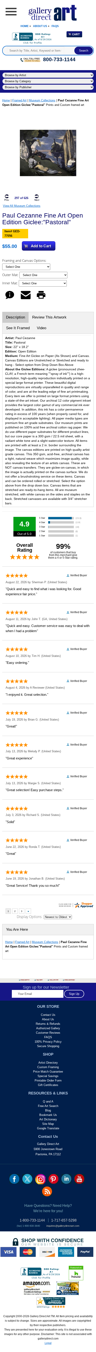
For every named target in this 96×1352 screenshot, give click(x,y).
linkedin (66, 1179)
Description (15, 317)
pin (53, 1179)
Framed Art (19, 100)
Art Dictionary (48, 1119)
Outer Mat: (10, 274)
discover (47, 1252)
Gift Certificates (48, 1085)
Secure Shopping (48, 1046)
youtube (79, 1179)
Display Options (29, 916)
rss (47, 1191)
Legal (48, 1343)
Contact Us (48, 1015)
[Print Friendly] (41, 299)
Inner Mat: (10, 283)
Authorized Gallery (48, 1028)
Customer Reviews (48, 1032)
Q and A (48, 1101)
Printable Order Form (48, 1080)
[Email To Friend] (26, 299)
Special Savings (48, 1076)
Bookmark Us (48, 1115)
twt (27, 1179)
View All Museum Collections (21, 206)
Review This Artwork (49, 317)
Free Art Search (48, 1106)
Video (41, 328)
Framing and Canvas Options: (24, 260)
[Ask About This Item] (9, 299)
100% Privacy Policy (48, 1041)
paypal (85, 1252)
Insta (40, 1179)
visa (8, 1252)
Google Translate (48, 1128)
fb (14, 1179)
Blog (48, 1110)
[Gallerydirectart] (48, 11)
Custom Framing (48, 1067)
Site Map (48, 1124)
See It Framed (18, 328)
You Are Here (17, 929)
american (66, 1252)
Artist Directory (48, 1062)
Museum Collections (42, 100)
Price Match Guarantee (48, 1071)
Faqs (55, 26)
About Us (40, 26)
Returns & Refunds (48, 1023)
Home (25, 26)
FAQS (48, 1037)
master (28, 1252)
